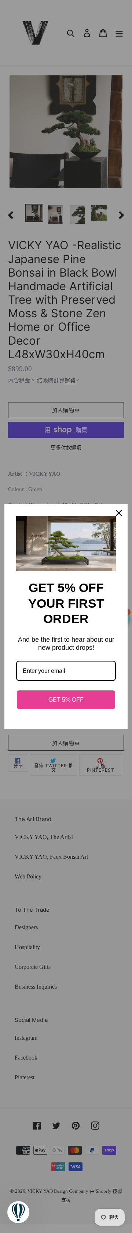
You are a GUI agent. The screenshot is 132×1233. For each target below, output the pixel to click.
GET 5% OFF (66, 700)
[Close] (119, 513)
